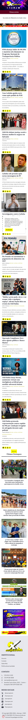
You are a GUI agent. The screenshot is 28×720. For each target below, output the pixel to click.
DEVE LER (12, 97)
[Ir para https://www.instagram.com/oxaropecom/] (14, 699)
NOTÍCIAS (16, 58)
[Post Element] (14, 474)
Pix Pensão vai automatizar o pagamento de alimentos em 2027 (13, 258)
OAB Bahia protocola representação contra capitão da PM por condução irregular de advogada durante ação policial (14, 425)
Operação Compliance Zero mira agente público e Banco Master (13, 340)
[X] (5, 72)
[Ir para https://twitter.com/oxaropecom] (14, 693)
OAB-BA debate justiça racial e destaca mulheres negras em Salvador (14, 134)
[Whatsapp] (10, 72)
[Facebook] (3, 72)
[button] (24, 3)
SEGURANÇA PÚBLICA (6, 434)
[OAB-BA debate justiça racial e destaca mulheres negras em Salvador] (13, 121)
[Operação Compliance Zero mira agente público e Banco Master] (13, 328)
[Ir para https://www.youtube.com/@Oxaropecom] (14, 707)
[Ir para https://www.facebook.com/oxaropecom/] (14, 696)
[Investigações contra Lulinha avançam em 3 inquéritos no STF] (13, 202)
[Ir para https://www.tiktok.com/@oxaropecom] (14, 704)
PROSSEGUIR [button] (9, 229)
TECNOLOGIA (21, 386)
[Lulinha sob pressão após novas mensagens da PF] (13, 162)
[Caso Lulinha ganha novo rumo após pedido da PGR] (13, 82)
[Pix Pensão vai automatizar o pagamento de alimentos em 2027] (13, 245)
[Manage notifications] (3, 716)
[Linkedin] (8, 72)
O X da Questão (21, 305)
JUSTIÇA (12, 58)
